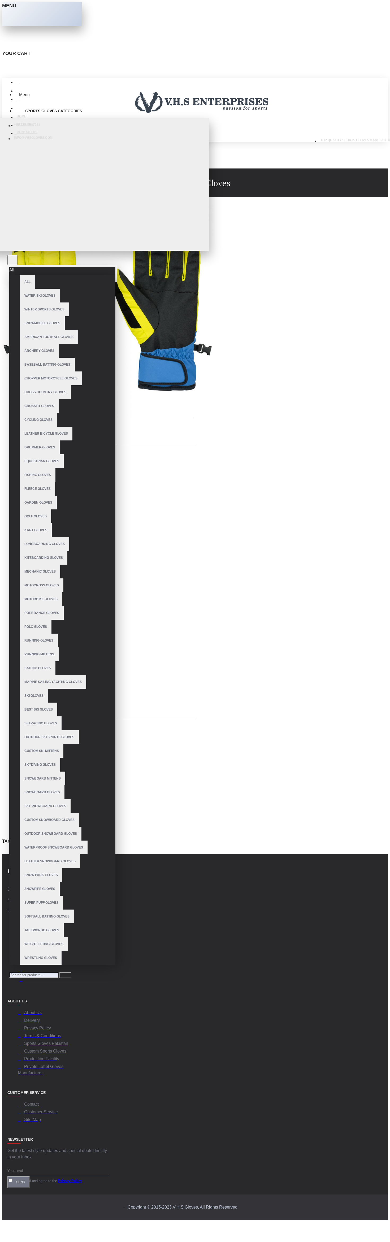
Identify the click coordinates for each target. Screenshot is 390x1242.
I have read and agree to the (47, 1181)
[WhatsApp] (23, 970)
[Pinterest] (23, 981)
